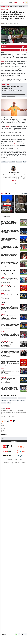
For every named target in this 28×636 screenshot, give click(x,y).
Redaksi (23, 461)
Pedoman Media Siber (15, 461)
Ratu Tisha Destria (10, 397)
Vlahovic (7, 126)
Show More (14, 180)
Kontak (14, 462)
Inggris (3, 9)
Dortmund (3, 397)
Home (2, 422)
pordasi (8, 401)
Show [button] (2, 430)
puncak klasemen (5, 399)
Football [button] (3, 424)
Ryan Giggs (22, 399)
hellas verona (12, 399)
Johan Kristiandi (6, 23)
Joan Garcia (4, 401)
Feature (3, 427)
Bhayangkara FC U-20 (22, 397)
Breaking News (19, 161)
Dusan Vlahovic (12, 161)
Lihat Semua (24, 192)
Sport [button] (2, 426)
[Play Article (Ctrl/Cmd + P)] (20, 50)
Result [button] (2, 429)
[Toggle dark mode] (26, 2)
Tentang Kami (6, 461)
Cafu (16, 397)
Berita (7, 9)
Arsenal (3, 61)
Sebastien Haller (12, 144)
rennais (17, 399)
